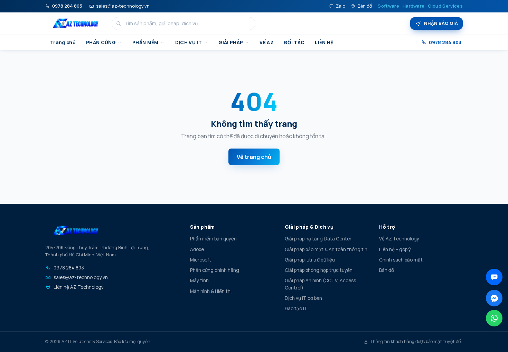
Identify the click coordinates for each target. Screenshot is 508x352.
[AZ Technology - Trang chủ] (75, 23)
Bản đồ (365, 6)
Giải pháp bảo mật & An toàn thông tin (326, 249)
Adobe (197, 249)
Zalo (340, 6)
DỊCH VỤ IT (188, 42)
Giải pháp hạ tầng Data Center (318, 239)
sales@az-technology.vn (123, 6)
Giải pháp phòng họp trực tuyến (318, 270)
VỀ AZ (267, 42)
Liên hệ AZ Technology (79, 287)
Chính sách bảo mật (401, 260)
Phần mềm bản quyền (213, 239)
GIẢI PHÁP (230, 42)
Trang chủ (63, 42)
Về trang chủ (254, 157)
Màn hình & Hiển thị (211, 291)
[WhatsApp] (494, 318)
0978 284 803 (67, 6)
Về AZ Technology (399, 239)
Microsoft (200, 260)
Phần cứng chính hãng (214, 270)
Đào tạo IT (296, 308)
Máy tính (199, 280)
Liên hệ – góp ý (395, 249)
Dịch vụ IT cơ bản (303, 298)
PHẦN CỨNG (101, 42)
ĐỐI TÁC (294, 42)
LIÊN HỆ (324, 42)
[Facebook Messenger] (494, 298)
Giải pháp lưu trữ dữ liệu (310, 260)
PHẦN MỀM (145, 42)
